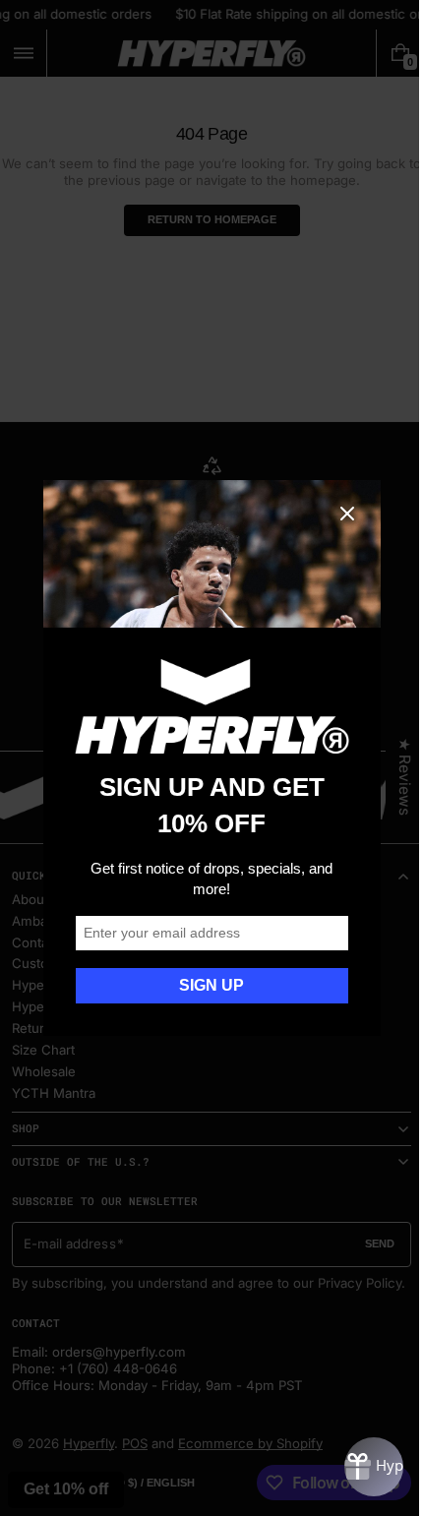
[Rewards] (359, 1466)
